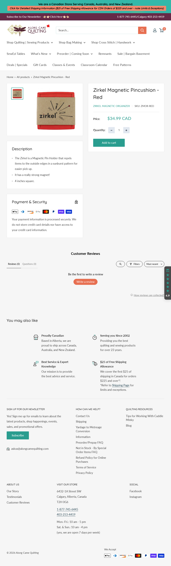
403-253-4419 (66, 514)
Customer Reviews (18, 502)
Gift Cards (40, 65)
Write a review (85, 281)
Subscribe (18, 435)
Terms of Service (86, 467)
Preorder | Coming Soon (73, 53)
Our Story (13, 491)
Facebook (136, 491)
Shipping (81, 421)
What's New (39, 53)
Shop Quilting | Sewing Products (28, 42)
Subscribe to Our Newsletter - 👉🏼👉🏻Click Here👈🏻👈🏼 (38, 16)
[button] (167, 283)
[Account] (154, 30)
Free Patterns (122, 65)
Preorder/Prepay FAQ (89, 442)
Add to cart (109, 142)
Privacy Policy (84, 473)
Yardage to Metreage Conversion (89, 429)
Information (83, 437)
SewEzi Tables (16, 53)
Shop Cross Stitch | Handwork (111, 42)
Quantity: (99, 130)
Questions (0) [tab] (29, 264)
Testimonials (14, 497)
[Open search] (120, 264)
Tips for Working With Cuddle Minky (144, 418)
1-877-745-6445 (67, 509)
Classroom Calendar (94, 65)
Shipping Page (120, 385)
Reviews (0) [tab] (14, 264)
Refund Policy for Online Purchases (91, 459)
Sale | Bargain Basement (133, 53)
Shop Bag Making (70, 42)
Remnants (105, 53)
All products (23, 76)
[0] (161, 30)
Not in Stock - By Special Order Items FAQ (91, 450)
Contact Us (83, 416)
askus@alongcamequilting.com (30, 448)
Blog (129, 425)
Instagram (136, 497)
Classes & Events (63, 65)
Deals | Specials (17, 65)
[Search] (142, 30)
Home (10, 76)
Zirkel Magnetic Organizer (111, 105)
